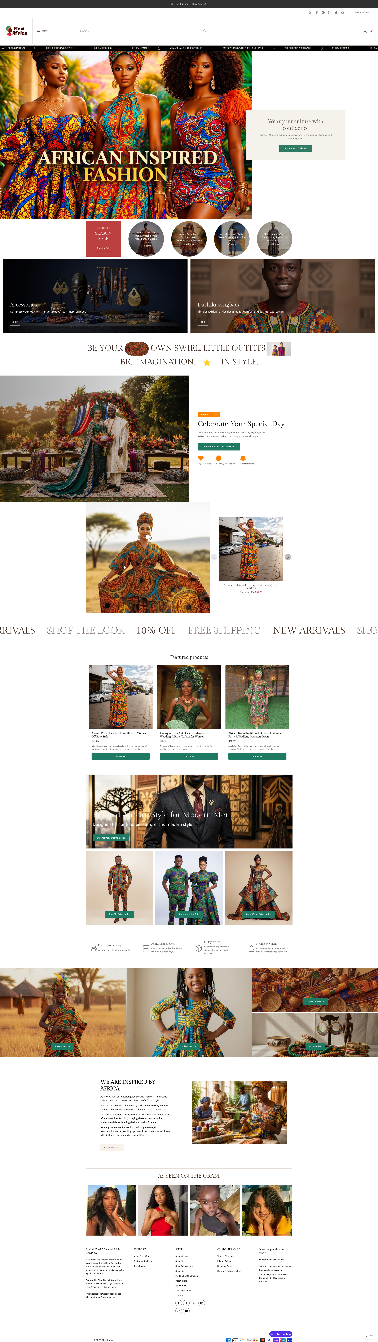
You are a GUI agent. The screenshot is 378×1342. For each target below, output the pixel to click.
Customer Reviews (142, 1261)
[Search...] (205, 31)
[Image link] (95, 296)
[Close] (73, 1292)
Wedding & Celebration (186, 1276)
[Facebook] (316, 12)
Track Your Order (183, 1290)
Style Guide (139, 1266)
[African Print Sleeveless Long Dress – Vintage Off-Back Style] (251, 549)
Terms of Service (225, 1256)
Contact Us (180, 1295)
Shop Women (181, 1256)
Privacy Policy (224, 1261)
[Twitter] (310, 12)
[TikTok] (336, 12)
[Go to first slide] (370, 4)
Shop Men (180, 1261)
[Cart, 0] (372, 31)
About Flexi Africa (142, 1256)
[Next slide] (288, 557)
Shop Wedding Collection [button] (219, 446)
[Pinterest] (323, 12)
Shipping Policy (224, 1266)
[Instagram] (329, 12)
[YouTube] (342, 12)
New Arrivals (181, 1285)
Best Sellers (181, 1280)
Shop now (120, 756)
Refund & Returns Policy (229, 1271)
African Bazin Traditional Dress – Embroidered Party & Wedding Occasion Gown (256, 735)
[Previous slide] (8, 4)
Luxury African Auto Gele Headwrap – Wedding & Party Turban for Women (183, 735)
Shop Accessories (184, 1266)
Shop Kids (180, 1271)
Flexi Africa (107, 1340)
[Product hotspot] (147, 537)
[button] (105, 1251)
